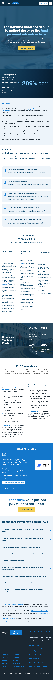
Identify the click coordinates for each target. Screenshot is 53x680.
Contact (4, 666)
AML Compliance (34, 658)
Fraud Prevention (18, 666)
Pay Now (16, 3)
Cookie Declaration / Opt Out (38, 666)
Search (4, 663)
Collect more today (25, 48)
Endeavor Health (7, 425)
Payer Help (16, 663)
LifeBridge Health (33, 411)
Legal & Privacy (34, 645)
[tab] (5, 488)
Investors (16, 657)
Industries (5, 657)
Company (16, 654)
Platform (5, 654)
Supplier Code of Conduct (37, 655)
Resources (16, 660)
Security (4, 660)
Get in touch (25, 509)
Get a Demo (43, 3)
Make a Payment (16, 632)
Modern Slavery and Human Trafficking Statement (37, 650)
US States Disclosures (36, 662)
